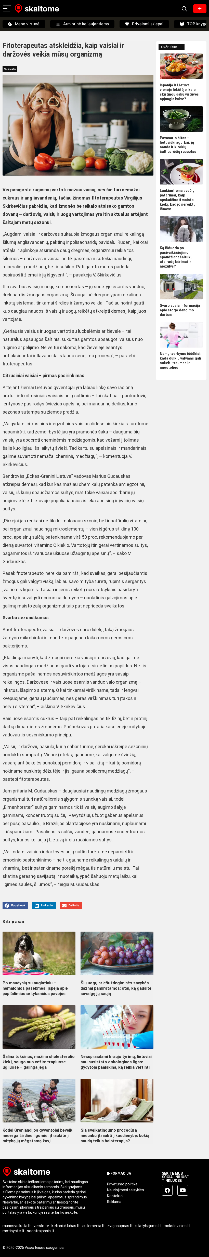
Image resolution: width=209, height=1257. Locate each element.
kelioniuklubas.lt (65, 1225)
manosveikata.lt (17, 1225)
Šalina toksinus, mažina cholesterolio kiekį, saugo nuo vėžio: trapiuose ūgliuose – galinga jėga (39, 1062)
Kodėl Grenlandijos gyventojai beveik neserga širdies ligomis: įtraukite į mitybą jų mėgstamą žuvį (37, 1135)
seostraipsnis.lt (40, 1230)
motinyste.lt (13, 1230)
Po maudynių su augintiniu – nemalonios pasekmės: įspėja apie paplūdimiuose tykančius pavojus (35, 988)
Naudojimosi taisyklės (125, 1190)
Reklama (114, 1201)
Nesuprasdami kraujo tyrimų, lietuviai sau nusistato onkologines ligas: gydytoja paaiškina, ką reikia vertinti (116, 1062)
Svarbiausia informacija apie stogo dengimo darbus (180, 310)
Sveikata (10, 69)
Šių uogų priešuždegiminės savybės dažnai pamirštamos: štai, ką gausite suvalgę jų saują (116, 988)
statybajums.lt (148, 1225)
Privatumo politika (122, 1184)
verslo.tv (41, 1225)
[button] (15, 905)
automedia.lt (93, 1225)
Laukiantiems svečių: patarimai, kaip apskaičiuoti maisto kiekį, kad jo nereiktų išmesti (177, 200)
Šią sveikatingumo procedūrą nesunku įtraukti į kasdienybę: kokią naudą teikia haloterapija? (115, 1135)
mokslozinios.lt (177, 1225)
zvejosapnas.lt (120, 1225)
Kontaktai (115, 1196)
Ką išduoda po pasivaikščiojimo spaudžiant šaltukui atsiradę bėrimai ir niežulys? (176, 257)
